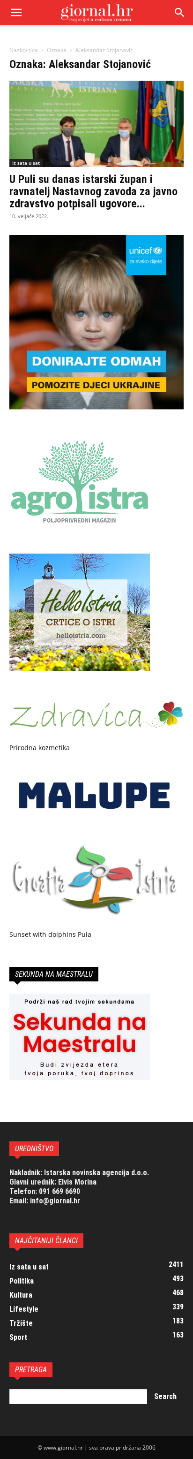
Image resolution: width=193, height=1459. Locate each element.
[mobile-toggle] (16, 12)
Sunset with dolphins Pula (50, 934)
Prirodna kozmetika (39, 747)
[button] (180, 12)
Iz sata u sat (26, 163)
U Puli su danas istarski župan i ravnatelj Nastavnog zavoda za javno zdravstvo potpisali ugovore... (93, 191)
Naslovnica (23, 50)
